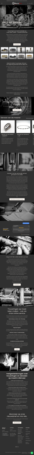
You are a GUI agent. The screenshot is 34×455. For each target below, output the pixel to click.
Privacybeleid (19, 452)
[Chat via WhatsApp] (32, 453)
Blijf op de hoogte (17, 422)
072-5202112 (5, 433)
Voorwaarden (28, 438)
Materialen (27, 436)
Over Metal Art (17, 44)
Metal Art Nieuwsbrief (27, 443)
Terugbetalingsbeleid (24, 452)
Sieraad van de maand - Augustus (7, 135)
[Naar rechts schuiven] (19, 150)
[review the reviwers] (28, 226)
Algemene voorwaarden (24, 453)
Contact (17, 349)
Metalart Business (28, 440)
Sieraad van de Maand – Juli (23, 135)
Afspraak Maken (28, 431)
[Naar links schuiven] (15, 150)
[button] (2, 3)
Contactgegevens (30, 452)
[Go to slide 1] (20, 233)
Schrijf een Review (26, 223)
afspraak (19, 433)
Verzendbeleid (30, 453)
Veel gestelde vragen (28, 434)
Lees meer (21, 231)
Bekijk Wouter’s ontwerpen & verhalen (17, 199)
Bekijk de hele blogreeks (29, 118)
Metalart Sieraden (9, 452)
